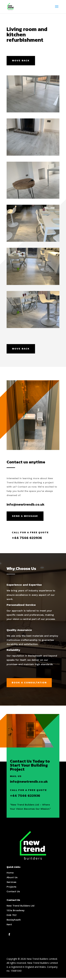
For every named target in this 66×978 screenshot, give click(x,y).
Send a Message (25, 516)
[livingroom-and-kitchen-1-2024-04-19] (33, 327)
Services (11, 882)
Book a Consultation (29, 682)
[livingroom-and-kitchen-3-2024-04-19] (33, 154)
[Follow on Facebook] (9, 934)
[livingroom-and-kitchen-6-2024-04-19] (33, 284)
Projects (11, 886)
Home (10, 872)
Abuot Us (12, 877)
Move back (21, 60)
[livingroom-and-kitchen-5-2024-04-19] (33, 240)
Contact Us (13, 891)
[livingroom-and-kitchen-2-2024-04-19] (33, 111)
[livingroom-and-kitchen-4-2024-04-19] (33, 197)
